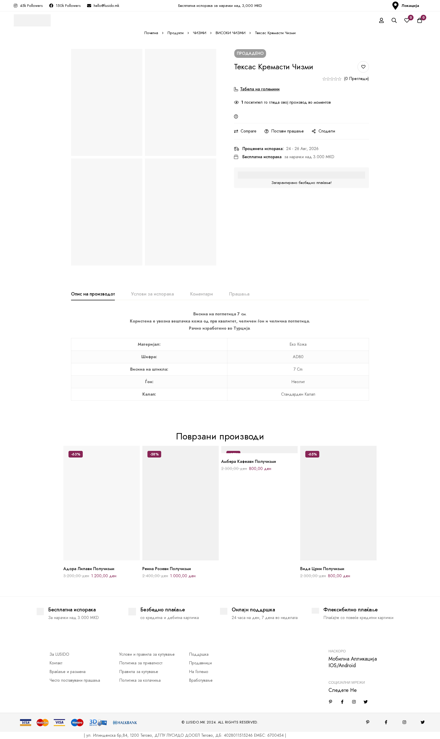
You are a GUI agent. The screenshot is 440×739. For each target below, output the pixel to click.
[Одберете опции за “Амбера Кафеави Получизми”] (248, 451)
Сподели (327, 131)
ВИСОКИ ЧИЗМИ (230, 33)
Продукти (176, 33)
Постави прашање (287, 131)
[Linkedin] (330, 702)
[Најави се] (381, 20)
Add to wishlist (363, 67)
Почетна (151, 33)
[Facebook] (342, 702)
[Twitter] (366, 702)
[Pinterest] (367, 722)
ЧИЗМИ (199, 33)
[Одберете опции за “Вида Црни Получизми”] (327, 558)
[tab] (93, 294)
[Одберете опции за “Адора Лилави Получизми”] (90, 558)
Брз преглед (113, 558)
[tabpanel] (220, 359)
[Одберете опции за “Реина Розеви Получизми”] (169, 558)
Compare (248, 131)
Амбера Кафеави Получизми (248, 461)
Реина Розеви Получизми (166, 569)
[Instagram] (354, 702)
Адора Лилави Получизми (88, 569)
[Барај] (394, 20)
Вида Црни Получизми (322, 569)
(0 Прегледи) (356, 79)
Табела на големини (260, 89)
